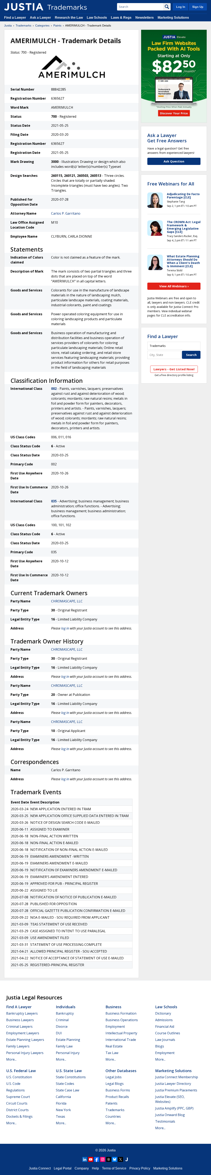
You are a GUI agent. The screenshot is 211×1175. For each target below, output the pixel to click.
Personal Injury (68, 1053)
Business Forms (118, 1090)
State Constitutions (71, 1077)
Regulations (15, 1090)
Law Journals (165, 1039)
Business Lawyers (20, 1020)
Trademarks (23, 25)
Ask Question (174, 161)
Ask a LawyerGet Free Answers (167, 138)
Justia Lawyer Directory (173, 1083)
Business (113, 1006)
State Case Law (67, 1090)
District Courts (17, 1110)
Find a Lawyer (15, 17)
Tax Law (112, 1053)
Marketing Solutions (173, 17)
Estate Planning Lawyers (25, 1039)
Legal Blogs (115, 1083)
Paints (57, 25)
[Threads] (108, 1159)
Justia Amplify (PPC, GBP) (174, 1108)
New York (63, 1110)
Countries (113, 1116)
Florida (61, 1103)
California (63, 1096)
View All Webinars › (174, 286)
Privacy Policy (139, 1168)
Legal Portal (63, 1168)
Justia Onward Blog (170, 1115)
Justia (8, 25)
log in (65, 628)
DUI (59, 1033)
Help (95, 1168)
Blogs (159, 1046)
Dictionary (163, 1013)
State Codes (65, 1083)
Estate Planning (68, 1039)
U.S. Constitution (19, 1077)
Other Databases (121, 1070)
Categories (42, 25)
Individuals (65, 1006)
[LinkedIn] (84, 1159)
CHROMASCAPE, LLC (67, 601)
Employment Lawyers (22, 1033)
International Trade (121, 1039)
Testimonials (165, 1121)
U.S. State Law (69, 1070)
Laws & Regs (121, 17)
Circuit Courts (16, 1103)
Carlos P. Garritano (65, 213)
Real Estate (114, 1046)
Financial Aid (164, 1026)
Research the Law (69, 17)
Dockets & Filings (19, 1116)
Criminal (62, 1020)
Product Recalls (117, 1096)
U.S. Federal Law (21, 1070)
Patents (111, 1103)
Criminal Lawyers (19, 1026)
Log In (180, 6)
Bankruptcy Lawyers (22, 1013)
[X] (120, 1159)
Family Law (64, 1046)
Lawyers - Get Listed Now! (174, 369)
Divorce (62, 1026)
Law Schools (97, 17)
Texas (60, 1116)
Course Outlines (167, 1033)
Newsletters (144, 17)
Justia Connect (40, 1168)
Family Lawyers (17, 1046)
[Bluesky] (114, 1159)
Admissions (164, 1020)
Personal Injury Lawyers (24, 1053)
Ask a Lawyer (40, 17)
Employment (115, 1026)
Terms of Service (114, 1168)
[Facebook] (96, 1159)
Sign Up (197, 6)
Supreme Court (18, 1096)
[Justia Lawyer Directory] (126, 1159)
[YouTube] (90, 1159)
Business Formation (121, 1013)
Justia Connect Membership (176, 1077)
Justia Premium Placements (176, 1090)
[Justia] (23, 6)
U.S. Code (13, 1083)
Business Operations (122, 1020)
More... (11, 1059)
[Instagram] (102, 1159)
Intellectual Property (121, 1033)
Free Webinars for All (170, 183)
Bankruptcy (65, 1013)
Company (82, 1168)
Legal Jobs (114, 1077)
